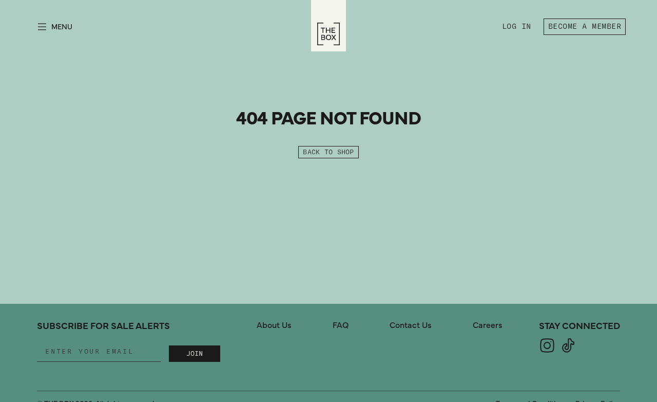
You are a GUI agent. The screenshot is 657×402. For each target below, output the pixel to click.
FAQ (341, 325)
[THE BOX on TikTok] (568, 351)
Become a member (584, 26)
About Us (274, 325)
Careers (488, 325)
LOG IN (518, 28)
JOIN (194, 353)
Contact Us (411, 325)
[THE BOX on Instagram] (547, 351)
